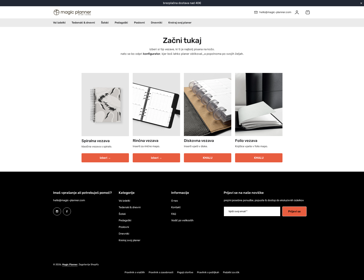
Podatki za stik (231, 272)
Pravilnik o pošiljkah (208, 272)
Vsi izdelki (124, 200)
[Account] (297, 12)
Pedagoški (125, 220)
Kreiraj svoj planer (129, 240)
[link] (207, 104)
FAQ (173, 214)
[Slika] (105, 104)
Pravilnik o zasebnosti (161, 272)
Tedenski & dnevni (129, 207)
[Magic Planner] (72, 12)
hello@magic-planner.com (69, 200)
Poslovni (124, 227)
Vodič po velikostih (182, 220)
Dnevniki (124, 233)
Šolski (122, 214)
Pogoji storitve (185, 272)
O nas (174, 200)
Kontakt (175, 207)
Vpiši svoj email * (237, 211)
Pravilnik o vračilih (135, 272)
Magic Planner (70, 264)
